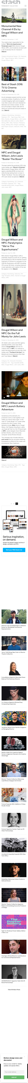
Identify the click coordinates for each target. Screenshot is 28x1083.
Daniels (7, 119)
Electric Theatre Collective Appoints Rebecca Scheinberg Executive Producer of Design (14, 905)
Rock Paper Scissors (7, 126)
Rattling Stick (9, 124)
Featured (23, 56)
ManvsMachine (6, 121)
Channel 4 (21, 58)
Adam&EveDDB (6, 185)
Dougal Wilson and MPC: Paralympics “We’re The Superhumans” (12, 244)
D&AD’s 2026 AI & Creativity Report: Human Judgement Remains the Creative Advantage (14, 754)
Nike (11, 123)
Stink (21, 126)
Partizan (15, 123)
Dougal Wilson (6, 60)
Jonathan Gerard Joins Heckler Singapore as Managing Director (14, 728)
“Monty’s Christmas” (19, 167)
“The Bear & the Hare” (15, 352)
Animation (17, 115)
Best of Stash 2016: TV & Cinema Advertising (12, 87)
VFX (3, 58)
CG (19, 56)
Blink (16, 58)
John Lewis (22, 119)
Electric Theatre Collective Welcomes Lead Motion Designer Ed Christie (13, 780)
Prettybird (22, 123)
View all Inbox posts (14, 989)
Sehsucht (16, 126)
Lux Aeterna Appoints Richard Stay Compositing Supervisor (12, 703)
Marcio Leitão (15, 121)
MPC (12, 60)
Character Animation (16, 361)
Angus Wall (17, 117)
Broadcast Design (12, 56)
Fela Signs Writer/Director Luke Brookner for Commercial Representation (14, 956)
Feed (16, 465)
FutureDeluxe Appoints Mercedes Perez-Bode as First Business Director (14, 678)
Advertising (10, 115)
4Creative (11, 58)
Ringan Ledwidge (19, 124)
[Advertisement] (14, 487)
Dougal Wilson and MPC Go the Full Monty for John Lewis (14, 333)
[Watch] (4, 51)
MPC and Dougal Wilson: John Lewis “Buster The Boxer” (12, 156)
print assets (5, 439)
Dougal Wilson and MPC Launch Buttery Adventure (13, 406)
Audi (22, 117)
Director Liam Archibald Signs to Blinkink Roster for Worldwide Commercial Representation (14, 627)
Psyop (3, 124)
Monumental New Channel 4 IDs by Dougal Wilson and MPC (12, 31)
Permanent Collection (10, 6)
